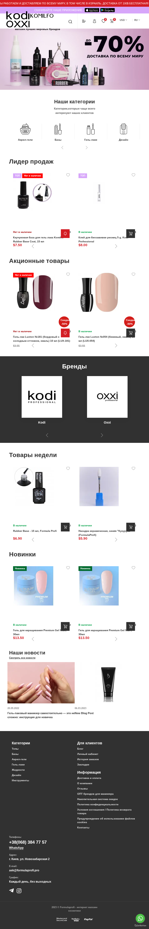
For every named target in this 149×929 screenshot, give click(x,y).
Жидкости (18, 769)
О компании (84, 783)
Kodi (41, 422)
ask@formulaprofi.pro (24, 870)
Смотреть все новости (22, 657)
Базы (58, 139)
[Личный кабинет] (94, 21)
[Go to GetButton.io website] (140, 925)
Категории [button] (21, 743)
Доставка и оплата (89, 778)
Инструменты (20, 780)
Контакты (83, 827)
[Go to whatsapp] (140, 918)
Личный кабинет (87, 754)
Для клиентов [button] (89, 743)
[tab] (42, 743)
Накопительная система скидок (97, 799)
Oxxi (107, 422)
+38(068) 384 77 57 (28, 842)
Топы (15, 748)
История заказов (88, 759)
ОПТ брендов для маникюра (95, 793)
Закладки (83, 764)
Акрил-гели (25, 139)
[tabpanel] (41, 690)
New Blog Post (84, 713)
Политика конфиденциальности (97, 804)
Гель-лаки (90, 139)
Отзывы (82, 788)
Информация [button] (89, 772)
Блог (80, 748)
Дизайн (123, 139)
